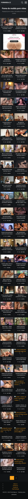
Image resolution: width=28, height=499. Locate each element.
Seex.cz (15, 484)
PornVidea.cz (6, 2)
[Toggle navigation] (26, 2)
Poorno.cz (15, 487)
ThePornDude (15, 489)
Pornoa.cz (15, 485)
